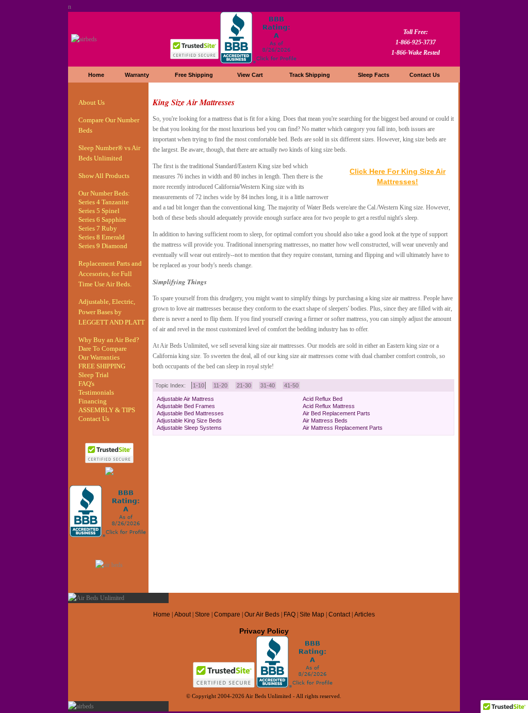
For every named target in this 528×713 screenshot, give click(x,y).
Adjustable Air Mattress (185, 399)
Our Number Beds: (104, 193)
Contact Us (93, 419)
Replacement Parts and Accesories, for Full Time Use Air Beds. (110, 274)
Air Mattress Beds (325, 420)
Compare (227, 614)
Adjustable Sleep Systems (189, 428)
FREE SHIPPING (101, 366)
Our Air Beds (261, 614)
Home (161, 614)
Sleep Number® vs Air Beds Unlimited (109, 153)
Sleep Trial (93, 375)
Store (202, 614)
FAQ (289, 614)
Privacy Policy (264, 631)
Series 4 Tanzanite (103, 202)
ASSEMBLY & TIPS (106, 410)
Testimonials (96, 392)
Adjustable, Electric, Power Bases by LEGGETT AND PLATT (111, 312)
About (182, 614)
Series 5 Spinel (99, 211)
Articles (364, 614)
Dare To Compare (102, 348)
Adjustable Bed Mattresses (190, 413)
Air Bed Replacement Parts (336, 413)
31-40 (267, 385)
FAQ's (86, 383)
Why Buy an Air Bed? (108, 340)
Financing (92, 401)
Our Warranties (99, 357)
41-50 (291, 385)
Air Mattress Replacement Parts (343, 428)
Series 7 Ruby (97, 228)
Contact (340, 614)
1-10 (198, 385)
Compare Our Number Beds (108, 125)
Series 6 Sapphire (102, 219)
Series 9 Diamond (102, 246)
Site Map (312, 614)
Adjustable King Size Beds (189, 420)
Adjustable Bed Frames (186, 406)
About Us (91, 102)
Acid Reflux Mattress (329, 406)
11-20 (220, 385)
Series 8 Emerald (101, 237)
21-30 (244, 385)
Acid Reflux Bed (322, 399)
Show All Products (103, 176)
